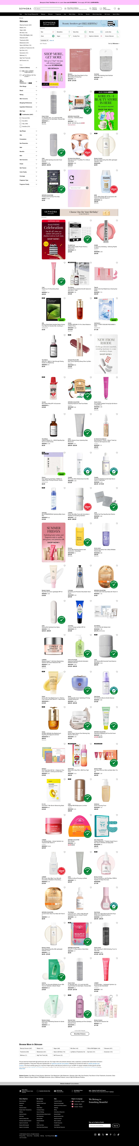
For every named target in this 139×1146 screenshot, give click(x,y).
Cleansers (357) (24, 37)
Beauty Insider (40, 1101)
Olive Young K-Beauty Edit (31, 14)
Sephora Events (22, 1114)
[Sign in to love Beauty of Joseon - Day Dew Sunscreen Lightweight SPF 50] (64, 565)
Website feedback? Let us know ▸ (69, 1083)
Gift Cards (107, 14)
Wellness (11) (23, 55)
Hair (65, 14)
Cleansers (72, 1075)
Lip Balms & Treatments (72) (27, 48)
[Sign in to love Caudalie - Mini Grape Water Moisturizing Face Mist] (90, 452)
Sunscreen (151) (24, 53)
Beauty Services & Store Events (43, 1114)
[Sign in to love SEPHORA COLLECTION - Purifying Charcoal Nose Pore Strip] (64, 170)
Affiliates (21, 1112)
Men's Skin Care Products (81, 1075)
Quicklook (80, 71)
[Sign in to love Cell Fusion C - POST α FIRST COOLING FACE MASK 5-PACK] (117, 298)
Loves (38, 1122)
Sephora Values (22, 1107)
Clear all (52, 40)
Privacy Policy (22, 1135)
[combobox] (48, 8)
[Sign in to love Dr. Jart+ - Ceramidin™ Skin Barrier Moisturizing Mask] (64, 779)
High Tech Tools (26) (25, 58)
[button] (27, 83)
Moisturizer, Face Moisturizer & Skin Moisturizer (57, 1075)
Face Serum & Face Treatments (97, 1075)
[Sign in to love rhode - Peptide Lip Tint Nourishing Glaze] (64, 262)
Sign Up (116, 1125)
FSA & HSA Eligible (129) (26, 35)
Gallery (38, 1105)
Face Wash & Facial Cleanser (36, 1075)
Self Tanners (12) (24, 60)
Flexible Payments (58, 1122)
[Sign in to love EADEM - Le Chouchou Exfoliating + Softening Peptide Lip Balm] (117, 220)
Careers (21, 1105)
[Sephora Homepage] (25, 9)
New (21, 14)
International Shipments (59, 1112)
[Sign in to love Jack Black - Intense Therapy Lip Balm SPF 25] (90, 601)
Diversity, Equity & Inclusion (25, 1120)
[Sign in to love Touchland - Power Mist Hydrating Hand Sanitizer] (117, 49)
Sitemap (42, 1135)
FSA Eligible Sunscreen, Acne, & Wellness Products (52, 1077)
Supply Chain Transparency (25, 1109)
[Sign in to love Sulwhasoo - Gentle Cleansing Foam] (117, 779)
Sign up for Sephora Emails (96, 1122)
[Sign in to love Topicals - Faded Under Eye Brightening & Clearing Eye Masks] (117, 262)
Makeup (43, 14)
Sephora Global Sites (24, 1118)
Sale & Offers (116, 14)
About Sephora (22, 1101)
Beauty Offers (40, 1118)
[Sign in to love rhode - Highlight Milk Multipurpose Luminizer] (90, 779)
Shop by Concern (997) (26, 25)
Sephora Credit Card (41, 1103)
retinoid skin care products (90, 1067)
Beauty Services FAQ (58, 1116)
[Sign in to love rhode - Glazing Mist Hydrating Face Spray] (64, 601)
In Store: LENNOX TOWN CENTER (28, 71)
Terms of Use (29, 1135)
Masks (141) (23, 27)
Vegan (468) (23, 30)
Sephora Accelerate (23, 1122)
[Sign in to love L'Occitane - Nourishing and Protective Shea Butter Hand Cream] (90, 565)
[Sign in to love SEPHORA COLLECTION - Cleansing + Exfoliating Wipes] (90, 91)
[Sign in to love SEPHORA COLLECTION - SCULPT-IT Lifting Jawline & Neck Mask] (90, 922)
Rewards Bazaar (40, 1120)
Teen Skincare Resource (59, 1127)
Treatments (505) (24, 40)
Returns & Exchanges (59, 1103)
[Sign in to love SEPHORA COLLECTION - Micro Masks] (90, 815)
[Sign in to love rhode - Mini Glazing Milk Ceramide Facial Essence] (117, 635)
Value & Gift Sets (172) (25, 45)
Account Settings (40, 1112)
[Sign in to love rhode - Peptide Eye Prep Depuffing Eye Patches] (117, 488)
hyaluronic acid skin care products (60, 1063)
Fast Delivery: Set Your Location (30, 75)
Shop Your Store (40, 1125)
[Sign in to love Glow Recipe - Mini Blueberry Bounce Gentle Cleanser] (117, 671)
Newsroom (21, 1103)
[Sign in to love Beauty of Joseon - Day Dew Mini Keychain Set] (117, 995)
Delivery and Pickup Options (60, 1105)
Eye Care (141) (24, 50)
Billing (55, 1109)
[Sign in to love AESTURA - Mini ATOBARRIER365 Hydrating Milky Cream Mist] (64, 488)
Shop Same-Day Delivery (42, 1127)
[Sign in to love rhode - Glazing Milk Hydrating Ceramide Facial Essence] (64, 133)
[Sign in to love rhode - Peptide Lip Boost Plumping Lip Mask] (90, 852)
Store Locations (57, 1120)
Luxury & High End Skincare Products (75, 1077)
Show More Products (80, 1034)
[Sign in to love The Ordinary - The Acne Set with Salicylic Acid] (117, 601)
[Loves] (115, 8)
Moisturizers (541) (24, 43)
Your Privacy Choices (50, 1135)
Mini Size (80, 14)
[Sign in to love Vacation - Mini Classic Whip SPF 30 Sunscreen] (64, 377)
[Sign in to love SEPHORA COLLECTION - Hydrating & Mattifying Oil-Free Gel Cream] (117, 707)
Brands (88, 14)
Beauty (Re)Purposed (24, 1125)
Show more (22, 1068)
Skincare (50, 14)
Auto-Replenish (40, 1116)
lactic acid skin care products (35, 1067)
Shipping (56, 1107)
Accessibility (56, 1125)
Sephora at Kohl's (58, 1118)
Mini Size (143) (23, 32)
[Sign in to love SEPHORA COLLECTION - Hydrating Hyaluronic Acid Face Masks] (90, 377)
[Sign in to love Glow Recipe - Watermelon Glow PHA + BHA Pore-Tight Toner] (90, 744)
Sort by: (113, 43)
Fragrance (58, 14)
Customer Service (58, 1101)
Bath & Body (72, 14)
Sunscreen (109, 1075)
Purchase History (40, 1109)
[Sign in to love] (64, 91)
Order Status (39, 1107)
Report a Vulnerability (24, 1127)
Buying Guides (57, 1114)
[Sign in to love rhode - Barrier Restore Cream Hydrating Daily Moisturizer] (90, 414)
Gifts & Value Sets (97, 14)
